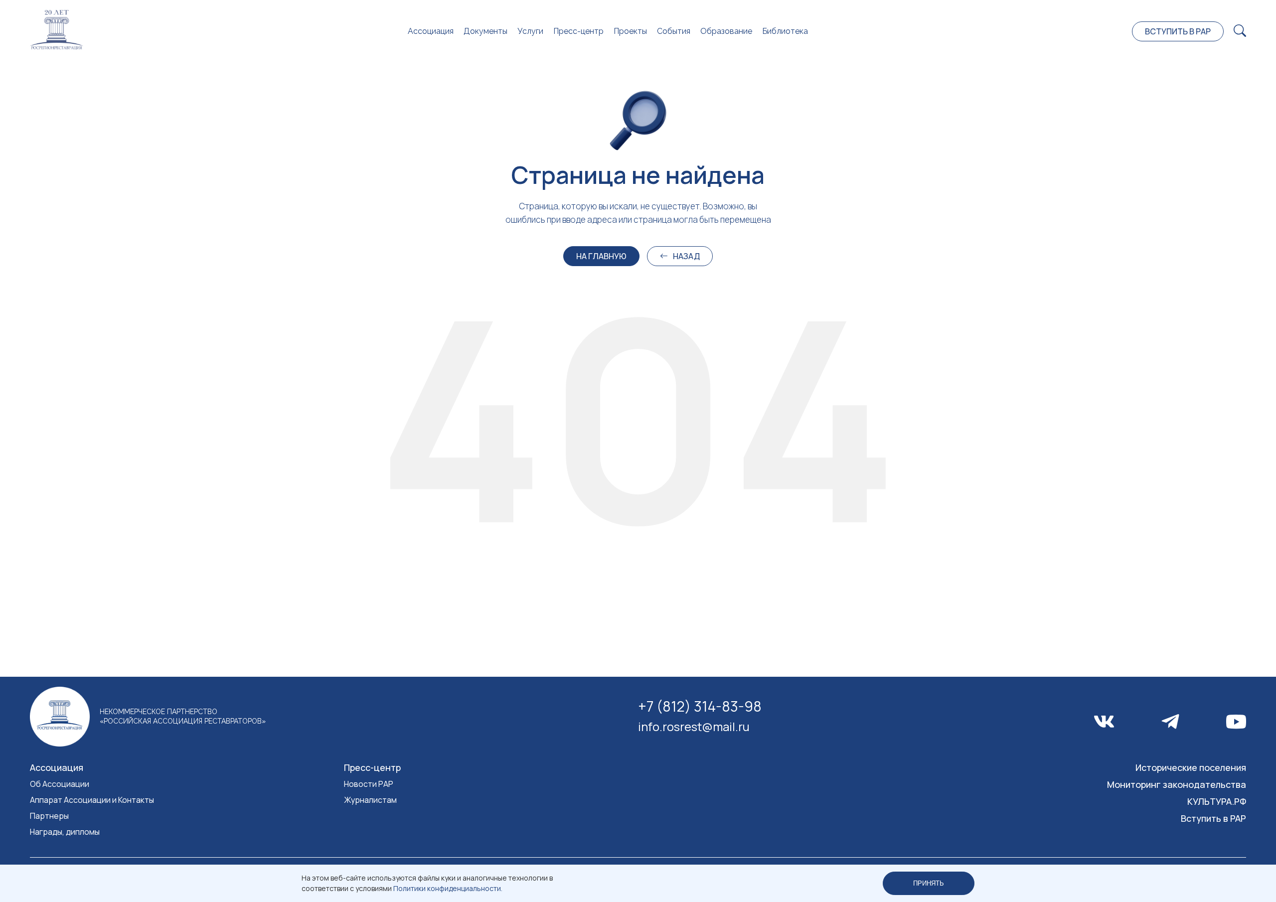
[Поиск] (1240, 31)
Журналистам (370, 799)
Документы (485, 31)
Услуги (530, 31)
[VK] (1104, 722)
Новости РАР (368, 783)
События (673, 31)
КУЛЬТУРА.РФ (1216, 801)
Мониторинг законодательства (1176, 784)
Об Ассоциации (59, 783)
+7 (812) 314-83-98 (700, 706)
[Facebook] (1170, 722)
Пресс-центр (578, 31)
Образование (726, 31)
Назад (686, 256)
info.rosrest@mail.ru (694, 726)
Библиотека (785, 31)
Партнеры (49, 815)
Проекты (630, 31)
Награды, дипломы (65, 831)
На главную (601, 256)
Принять (928, 883)
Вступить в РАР (1178, 31)
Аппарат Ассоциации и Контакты (92, 799)
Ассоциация (431, 31)
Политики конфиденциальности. (447, 888)
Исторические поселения (1190, 767)
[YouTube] (1236, 722)
